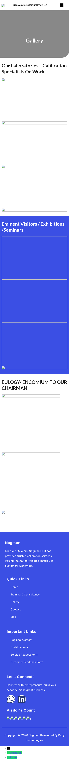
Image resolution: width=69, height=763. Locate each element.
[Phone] (8, 757)
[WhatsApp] (8, 752)
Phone (13, 757)
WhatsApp (16, 752)
